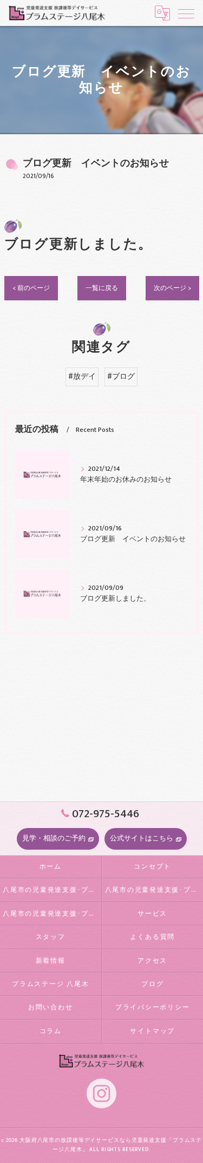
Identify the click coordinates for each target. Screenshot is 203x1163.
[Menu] (186, 13)
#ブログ (121, 377)
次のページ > (172, 288)
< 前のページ (31, 288)
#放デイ (82, 377)
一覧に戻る (102, 288)
